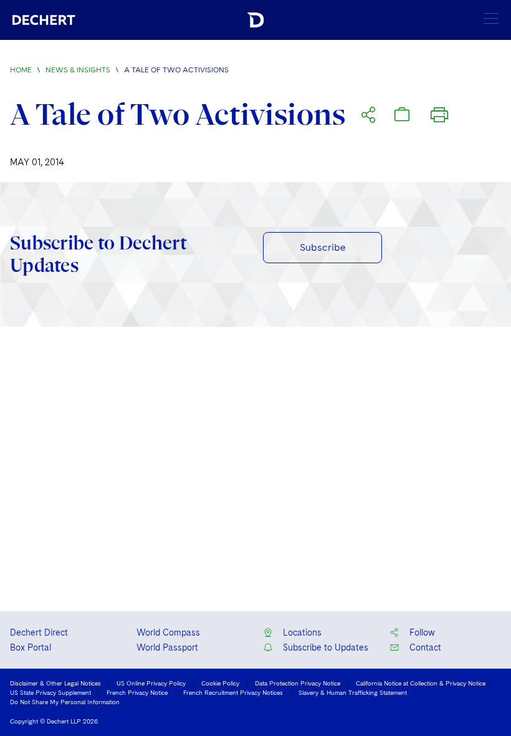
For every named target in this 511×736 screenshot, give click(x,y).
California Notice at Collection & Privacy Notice (420, 683)
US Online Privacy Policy (151, 683)
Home (21, 69)
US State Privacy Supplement (50, 692)
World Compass (168, 632)
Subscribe (323, 247)
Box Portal (30, 647)
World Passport (167, 647)
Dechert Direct (39, 632)
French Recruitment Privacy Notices (233, 692)
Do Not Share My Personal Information (65, 701)
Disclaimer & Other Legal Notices (55, 683)
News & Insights (77, 69)
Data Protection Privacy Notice (297, 683)
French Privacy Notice (137, 692)
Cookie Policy (220, 683)
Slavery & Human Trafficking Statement (352, 692)
